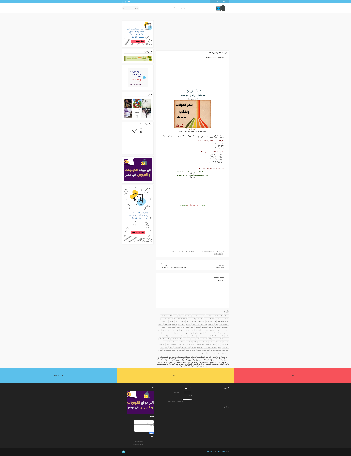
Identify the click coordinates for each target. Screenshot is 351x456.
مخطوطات (205, 335)
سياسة (175, 315)
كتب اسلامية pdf (58, 375)
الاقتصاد (165, 335)
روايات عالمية (209, 321)
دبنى (219, 335)
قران (224, 341)
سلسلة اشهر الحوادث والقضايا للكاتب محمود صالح (192, 131)
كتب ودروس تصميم (223, 324)
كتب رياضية (218, 341)
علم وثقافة (170, 318)
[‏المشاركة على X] (218, 254)
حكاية (184, 344)
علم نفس (194, 347)
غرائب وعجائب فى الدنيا (177, 251)
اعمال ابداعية (175, 341)
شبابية (205, 318)
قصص (182, 333)
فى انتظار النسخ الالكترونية (180, 318)
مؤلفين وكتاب (200, 318)
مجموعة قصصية (224, 321)
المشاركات (224, 411)
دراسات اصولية (165, 330)
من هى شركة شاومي (138, 444)
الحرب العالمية (225, 344)
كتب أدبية (188, 324)
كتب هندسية (212, 341)
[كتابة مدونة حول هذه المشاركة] (220, 254)
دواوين (179, 344)
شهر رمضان (207, 347)
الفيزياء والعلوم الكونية (185, 330)
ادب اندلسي (182, 341)
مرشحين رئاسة (224, 327)
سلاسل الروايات (213, 335)
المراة (214, 344)
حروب (184, 338)
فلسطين (171, 347)
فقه (227, 341)
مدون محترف (209, 451)
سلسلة (226, 330)
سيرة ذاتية (174, 324)
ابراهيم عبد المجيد (183, 335)
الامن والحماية (225, 338)
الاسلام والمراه (167, 341)
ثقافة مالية (206, 333)
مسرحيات (193, 335)
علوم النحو (184, 347)
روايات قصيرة (162, 344)
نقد (189, 335)
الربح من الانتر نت (217, 338)
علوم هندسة (177, 347)
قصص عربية (165, 321)
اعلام (193, 330)
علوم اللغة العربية (189, 333)
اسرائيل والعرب (195, 324)
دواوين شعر (200, 333)
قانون (166, 347)
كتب (179, 315)
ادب (160, 333)
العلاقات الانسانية (180, 327)
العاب (209, 338)
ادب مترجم (217, 327)
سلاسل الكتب (225, 347)
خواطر (192, 327)
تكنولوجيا (193, 338)
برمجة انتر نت (182, 321)
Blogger (170, 401)
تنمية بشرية (187, 315)
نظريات (199, 353)
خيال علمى (210, 324)
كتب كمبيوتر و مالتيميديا (211, 330)
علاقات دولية (200, 347)
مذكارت (160, 350)
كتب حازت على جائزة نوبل (203, 350)
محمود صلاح (190, 99)
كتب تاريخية (215, 315)
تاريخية (176, 330)
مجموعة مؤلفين (167, 350)
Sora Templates (221, 451)
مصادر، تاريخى (225, 353)
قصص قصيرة (168, 324)
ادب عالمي (197, 327)
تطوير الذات (193, 321)
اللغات (226, 335)
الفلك (219, 344)
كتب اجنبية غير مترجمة (216, 350)
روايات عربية (202, 315)
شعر (219, 321)
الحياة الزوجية (181, 324)
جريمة (188, 344)
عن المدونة (183, 7)
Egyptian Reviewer (138, 441)
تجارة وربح (198, 344)
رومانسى (164, 327)
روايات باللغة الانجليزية (177, 338)
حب (188, 338)
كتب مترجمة (225, 318)
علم (160, 338)
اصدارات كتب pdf (215, 333)
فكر (219, 330)
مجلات (216, 324)
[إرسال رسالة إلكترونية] (193, 251)
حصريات (171, 321)
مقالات (208, 353)
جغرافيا (172, 330)
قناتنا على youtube (167, 7)
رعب (159, 330)
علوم (189, 347)
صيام (169, 338)
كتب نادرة (160, 324)
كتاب (176, 321)
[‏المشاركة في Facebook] (216, 254)
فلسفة (187, 327)
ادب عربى (198, 330)
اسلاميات (226, 315)
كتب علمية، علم (180, 350)
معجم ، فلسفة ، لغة (203, 341)
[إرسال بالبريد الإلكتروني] (222, 254)
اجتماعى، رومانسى (173, 335)
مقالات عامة (170, 333)
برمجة (188, 321)
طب (223, 330)
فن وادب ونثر (218, 318)
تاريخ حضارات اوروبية (207, 344)
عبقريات (164, 338)
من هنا (192, 173)
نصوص (203, 353)
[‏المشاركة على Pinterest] (215, 254)
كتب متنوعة (163, 318)
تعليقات (224, 414)
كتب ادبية (177, 333)
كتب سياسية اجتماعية (190, 350)
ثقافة (223, 335)
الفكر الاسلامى (203, 338)
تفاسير (192, 344)
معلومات (218, 353)
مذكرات (199, 335)
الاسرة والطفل (191, 318)
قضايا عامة (211, 318)
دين (195, 333)
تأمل (198, 338)
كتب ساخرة (204, 327)
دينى (183, 315)
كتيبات (173, 350)
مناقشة (195, 341)
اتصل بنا (189, 7)
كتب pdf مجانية (292, 375)
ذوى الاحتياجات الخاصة (172, 344)
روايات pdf (175, 375)
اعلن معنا (176, 7)
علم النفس (210, 327)
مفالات (213, 353)
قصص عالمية (225, 350)
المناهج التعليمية (171, 327)
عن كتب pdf (179, 366)
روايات (221, 315)
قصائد (162, 347)
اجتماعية (164, 333)
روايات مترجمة (201, 321)
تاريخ (215, 321)
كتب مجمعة (167, 251)
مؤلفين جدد (208, 315)
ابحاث (203, 330)
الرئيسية (195, 7)
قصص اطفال (204, 324)
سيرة (219, 347)
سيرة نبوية (214, 347)
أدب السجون (189, 341)
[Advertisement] (192, 33)
